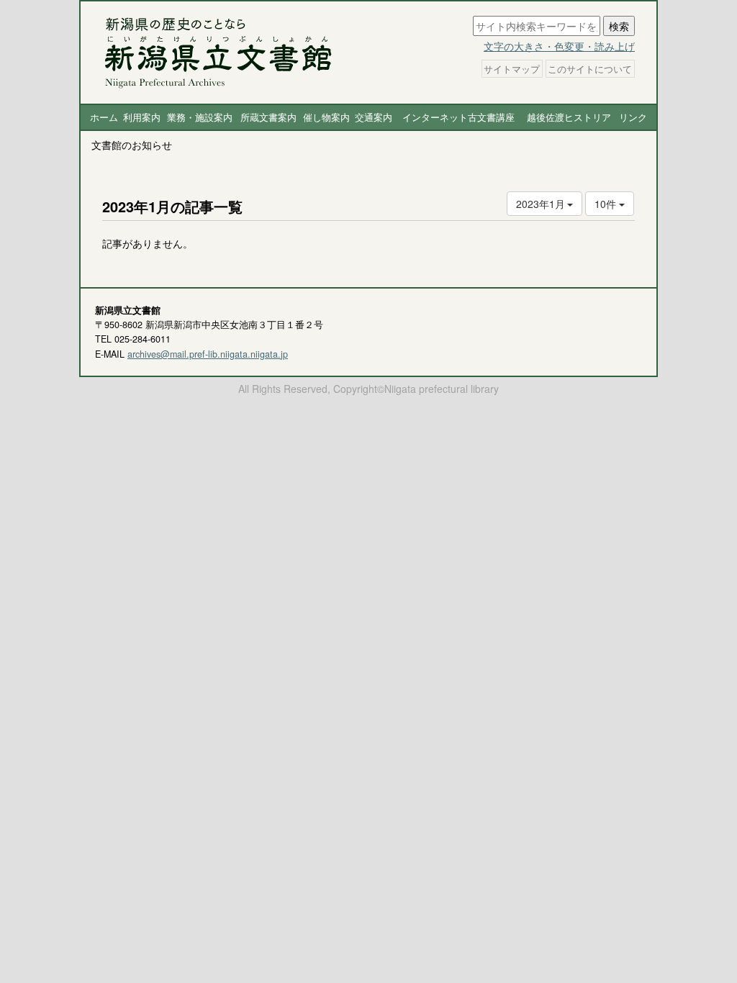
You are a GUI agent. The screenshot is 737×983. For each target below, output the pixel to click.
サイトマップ (512, 68)
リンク (633, 117)
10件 (606, 203)
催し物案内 (326, 117)
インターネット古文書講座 (458, 117)
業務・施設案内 (199, 117)
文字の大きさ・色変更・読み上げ (559, 46)
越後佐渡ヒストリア (569, 117)
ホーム (104, 117)
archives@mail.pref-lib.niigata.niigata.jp (207, 354)
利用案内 (141, 117)
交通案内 (373, 117)
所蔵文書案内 (268, 117)
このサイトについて (590, 68)
